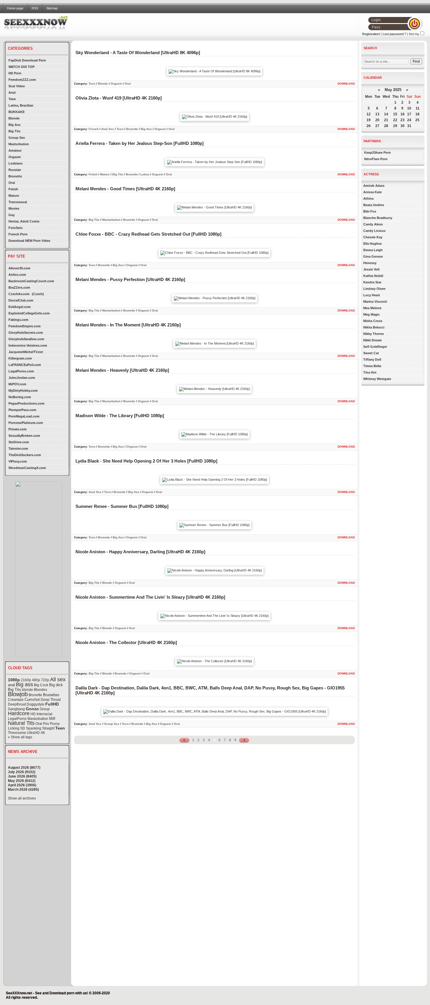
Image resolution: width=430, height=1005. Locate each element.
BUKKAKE (16, 112)
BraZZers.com (19, 287)
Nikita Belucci (373, 327)
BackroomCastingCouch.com (31, 281)
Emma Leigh (373, 250)
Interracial (44, 714)
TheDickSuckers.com (24, 455)
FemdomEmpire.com (24, 326)
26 (369, 126)
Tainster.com (18, 448)
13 (377, 114)
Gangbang (16, 709)
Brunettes (51, 695)
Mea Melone (372, 308)
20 (377, 120)
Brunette (15, 176)
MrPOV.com (17, 384)
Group (45, 709)
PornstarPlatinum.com (25, 422)
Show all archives (22, 798)
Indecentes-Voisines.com (27, 345)
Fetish (13, 189)
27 (377, 126)
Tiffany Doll (372, 359)
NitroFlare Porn (376, 159)
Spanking (33, 728)
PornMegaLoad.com (23, 416)
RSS (35, 8)
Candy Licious (374, 230)
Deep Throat (51, 700)
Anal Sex (107, 129)
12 (369, 114)
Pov (46, 724)
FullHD (52, 704)
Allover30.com (19, 268)
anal (11, 685)
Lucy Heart (371, 295)
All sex (58, 679)
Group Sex (16, 137)
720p (45, 680)
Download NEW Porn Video (29, 240)
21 (386, 120)
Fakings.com (18, 319)
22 (395, 120)
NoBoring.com (19, 397)
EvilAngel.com (19, 307)
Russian (14, 170)
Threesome (17, 733)
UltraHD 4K (36, 733)
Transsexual (17, 202)
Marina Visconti (375, 301)
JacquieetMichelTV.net (25, 352)
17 (409, 114)
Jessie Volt (371, 269)
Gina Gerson (373, 256)
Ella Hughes (372, 243)
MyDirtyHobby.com (23, 390)
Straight (48, 728)
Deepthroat (17, 704)
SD (22, 728)
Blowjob (18, 694)
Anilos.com (17, 274)
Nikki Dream (372, 340)
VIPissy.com (17, 461)
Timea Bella (372, 366)
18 (417, 114)
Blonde (14, 118)
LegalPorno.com (21, 371)
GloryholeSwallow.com (26, 339)
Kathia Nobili (373, 276)
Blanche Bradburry (377, 218)
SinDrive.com (18, 442)
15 (395, 114)
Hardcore (19, 713)
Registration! (371, 34)
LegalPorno (17, 719)
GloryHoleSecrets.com (25, 332)
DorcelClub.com (20, 300)
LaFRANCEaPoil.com (24, 365)
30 (402, 126)
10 (409, 108)
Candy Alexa (373, 224)
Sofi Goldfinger (375, 346)
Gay (11, 215)
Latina (144, 174)
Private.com (17, 429)
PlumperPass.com (22, 410)
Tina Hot (369, 372)
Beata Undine (373, 205)
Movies (13, 208)
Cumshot (32, 699)
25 (417, 120)
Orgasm (14, 157)
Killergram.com (20, 358)
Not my (414, 34)
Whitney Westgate (377, 379)
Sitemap (52, 8)
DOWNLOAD (346, 83)
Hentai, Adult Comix (23, 221)
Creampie (16, 700)
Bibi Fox (369, 211)
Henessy (369, 263)
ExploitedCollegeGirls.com (29, 313)
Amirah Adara (373, 185)
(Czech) (38, 294)
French (94, 129)
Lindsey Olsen (374, 288)
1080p (14, 679)
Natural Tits (21, 723)
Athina (368, 198)
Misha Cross (372, 321)
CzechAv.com (19, 294)
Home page (15, 8)
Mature (13, 195)
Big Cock (41, 685)
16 (402, 114)
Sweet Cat (371, 353)
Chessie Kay (372, 237)
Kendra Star (372, 282)
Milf (52, 718)
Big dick (56, 685)
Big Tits (14, 131)
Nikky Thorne (373, 333)
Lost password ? (394, 34)
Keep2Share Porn (377, 152)
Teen (12, 99)
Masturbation (18, 144)
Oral (11, 182)
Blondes (40, 690)
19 (369, 120)
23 (402, 120)
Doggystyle (35, 704)
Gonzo (32, 708)
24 (409, 120)
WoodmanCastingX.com (27, 468)
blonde (27, 690)
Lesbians (15, 163)
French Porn (17, 234)
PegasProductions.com (26, 403)
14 (386, 114)
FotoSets (15, 228)
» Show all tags (20, 737)
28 (386, 126)
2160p (26, 680)
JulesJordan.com (21, 377)
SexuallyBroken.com (24, 435)
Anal (12, 92)
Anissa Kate (372, 192)
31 (409, 126)
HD (33, 714)
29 (395, 126)
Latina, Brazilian (20, 105)
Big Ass (14, 124)
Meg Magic (371, 314)
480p (36, 680)
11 (417, 108)
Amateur (15, 150)
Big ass (24, 684)
